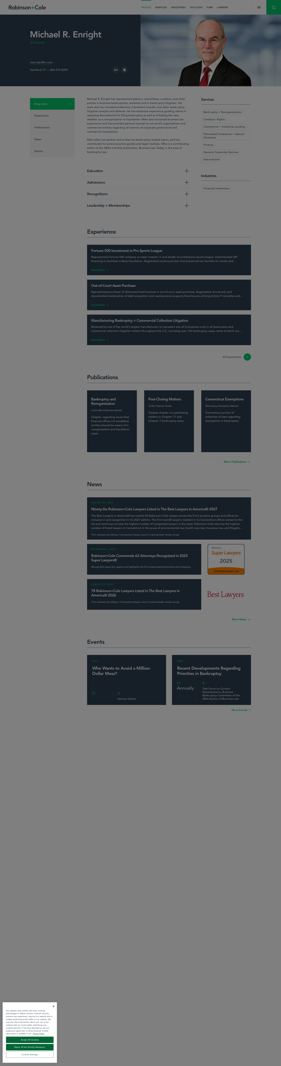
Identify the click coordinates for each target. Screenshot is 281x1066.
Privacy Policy (38, 1033)
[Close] (53, 1006)
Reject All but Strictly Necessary (29, 1047)
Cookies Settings (30, 1054)
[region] (29, 1032)
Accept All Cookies (30, 1040)
